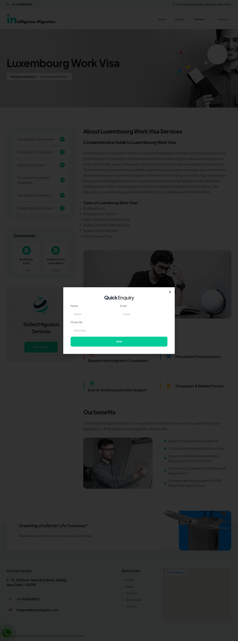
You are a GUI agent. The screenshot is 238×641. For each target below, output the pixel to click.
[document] (119, 320)
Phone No (76, 322)
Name (74, 306)
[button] (170, 292)
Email (123, 306)
